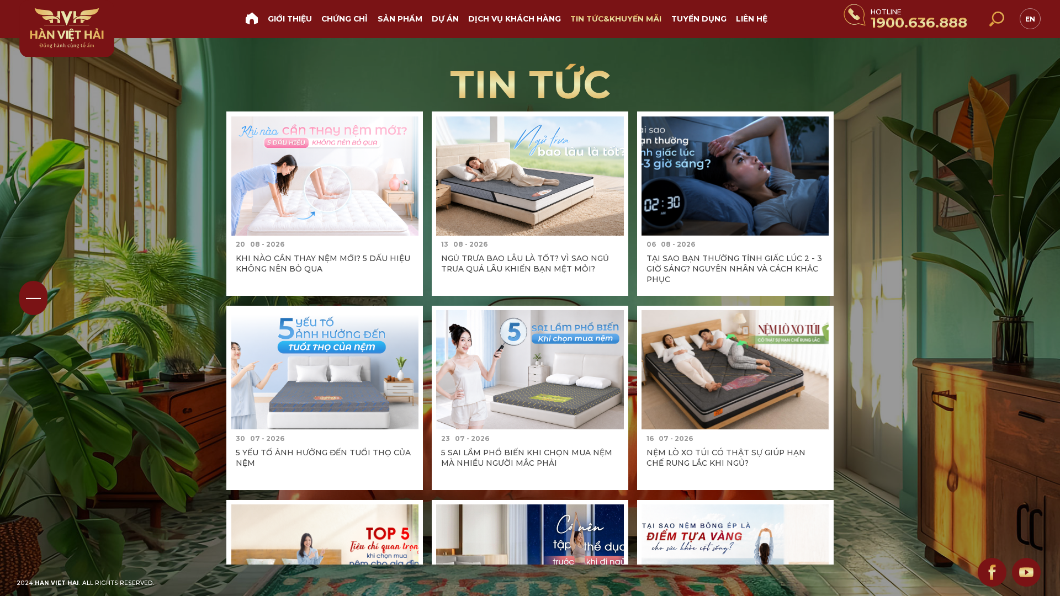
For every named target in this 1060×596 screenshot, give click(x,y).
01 (33, 298)
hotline (919, 19)
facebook (992, 572)
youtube (1026, 572)
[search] (996, 18)
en (1030, 19)
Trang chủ (251, 18)
